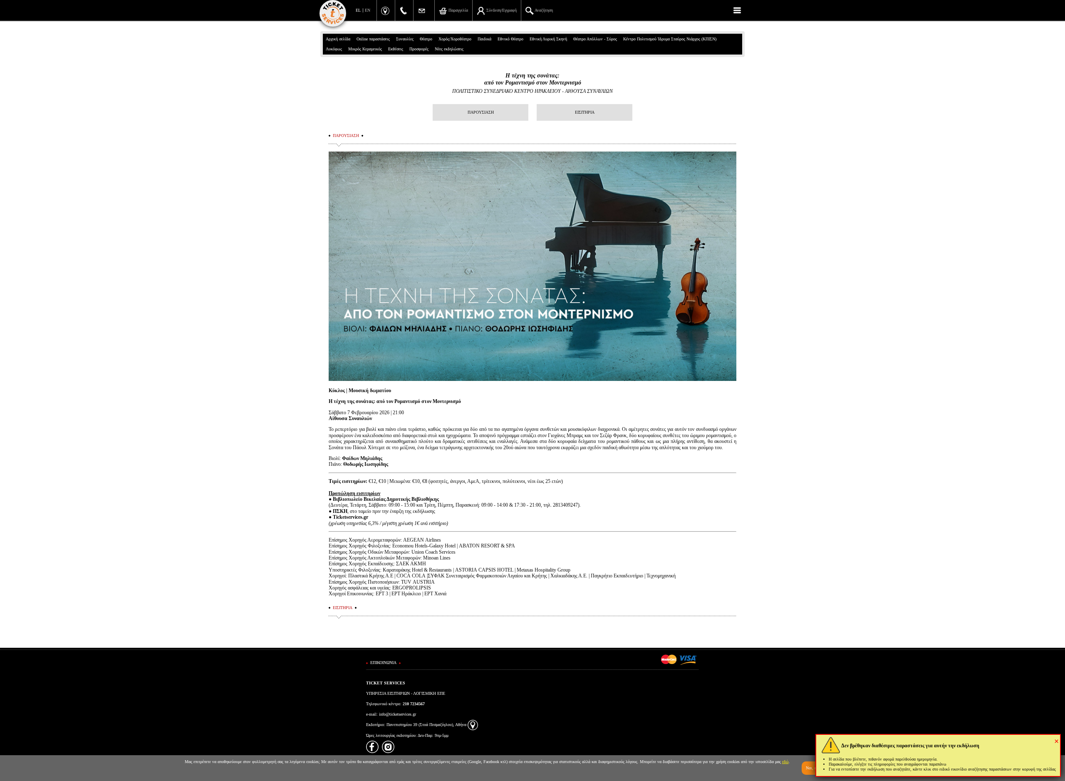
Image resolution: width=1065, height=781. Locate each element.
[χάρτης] (473, 724)
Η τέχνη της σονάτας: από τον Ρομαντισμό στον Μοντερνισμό (532, 79)
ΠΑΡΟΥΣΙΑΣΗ (481, 112)
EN (367, 10)
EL (358, 10)
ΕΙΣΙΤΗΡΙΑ (584, 112)
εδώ (785, 761)
